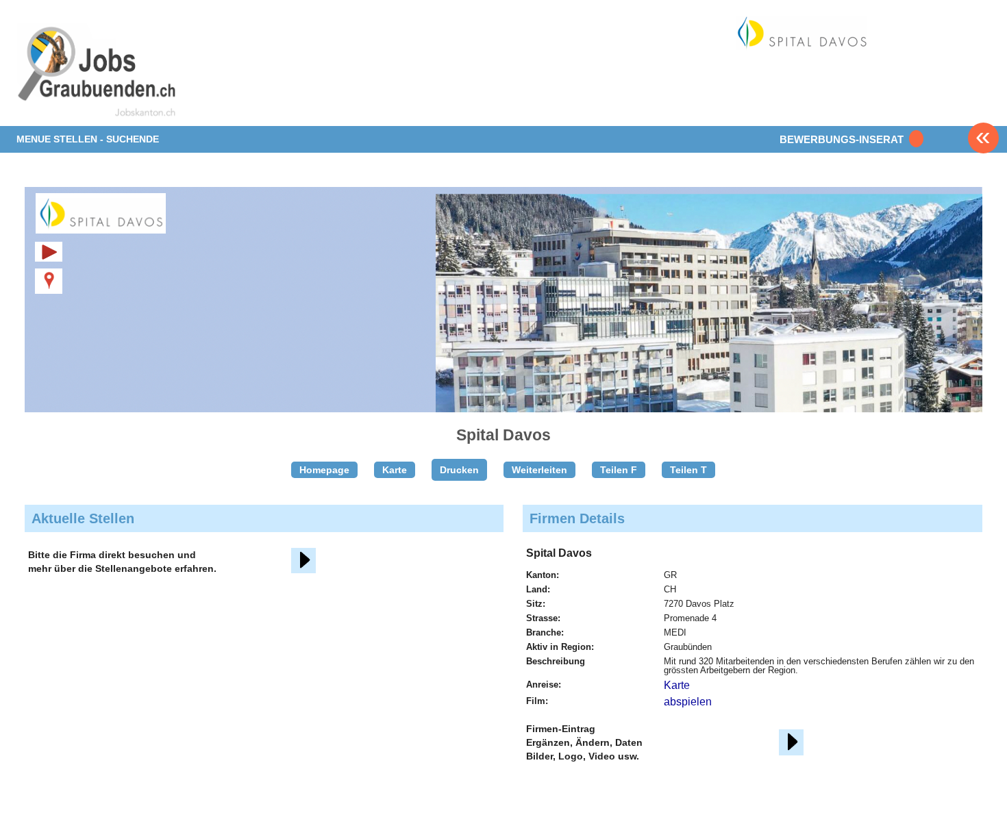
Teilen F (618, 469)
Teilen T (688, 469)
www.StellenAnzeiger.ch (97, 71)
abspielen (688, 701)
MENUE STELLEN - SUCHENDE (87, 139)
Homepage (324, 469)
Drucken (459, 469)
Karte (394, 469)
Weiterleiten (539, 469)
